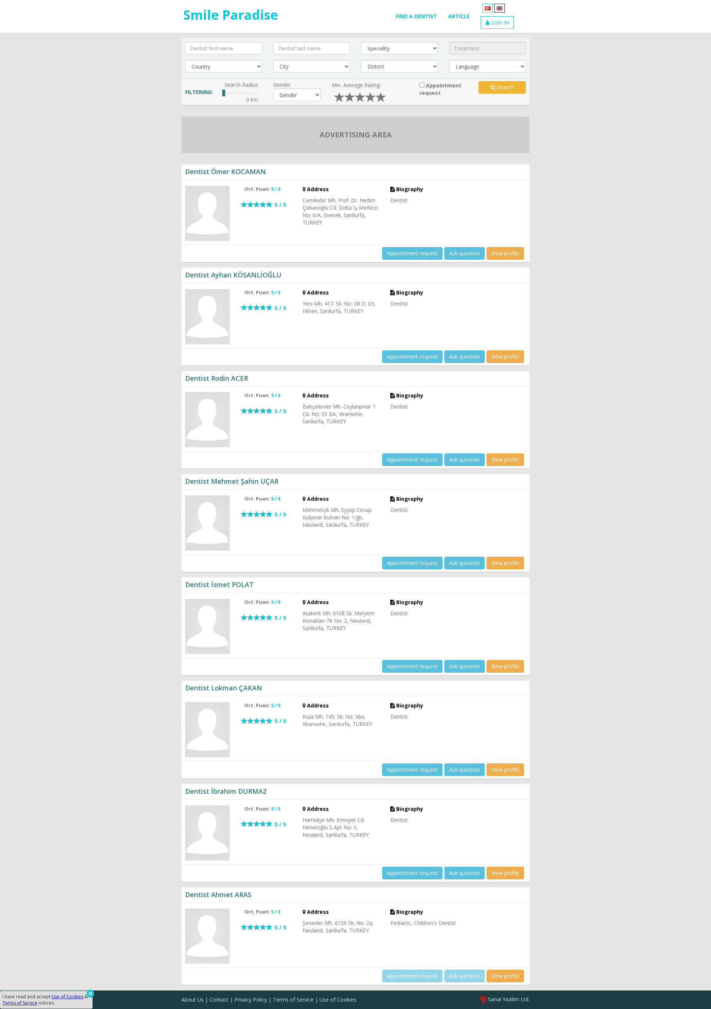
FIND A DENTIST (416, 16)
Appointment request (440, 89)
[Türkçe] (488, 7)
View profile (505, 253)
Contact (219, 999)
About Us (192, 999)
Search (504, 87)
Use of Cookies (338, 999)
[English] (499, 7)
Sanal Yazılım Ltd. (508, 999)
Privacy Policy (250, 999)
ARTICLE (459, 16)
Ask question (464, 253)
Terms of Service (293, 999)
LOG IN (499, 22)
